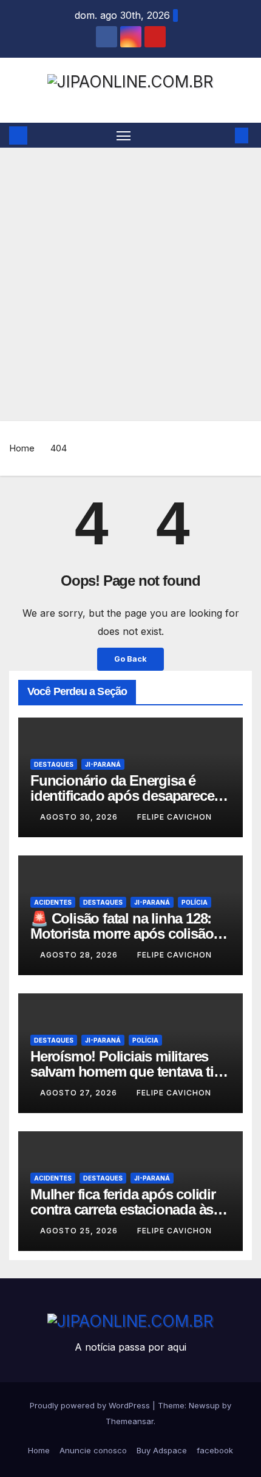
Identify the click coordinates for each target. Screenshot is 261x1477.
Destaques (53, 764)
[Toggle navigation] (123, 135)
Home (22, 448)
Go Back (130, 658)
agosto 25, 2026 (80, 1230)
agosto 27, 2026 (80, 1092)
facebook (215, 1450)
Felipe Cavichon (174, 816)
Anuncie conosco (93, 1450)
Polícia (194, 902)
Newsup (204, 1405)
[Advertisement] (130, 284)
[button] (223, 135)
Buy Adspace (162, 1450)
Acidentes (53, 902)
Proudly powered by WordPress (91, 1405)
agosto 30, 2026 (80, 816)
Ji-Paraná (103, 764)
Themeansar (130, 1421)
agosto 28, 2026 (80, 954)
